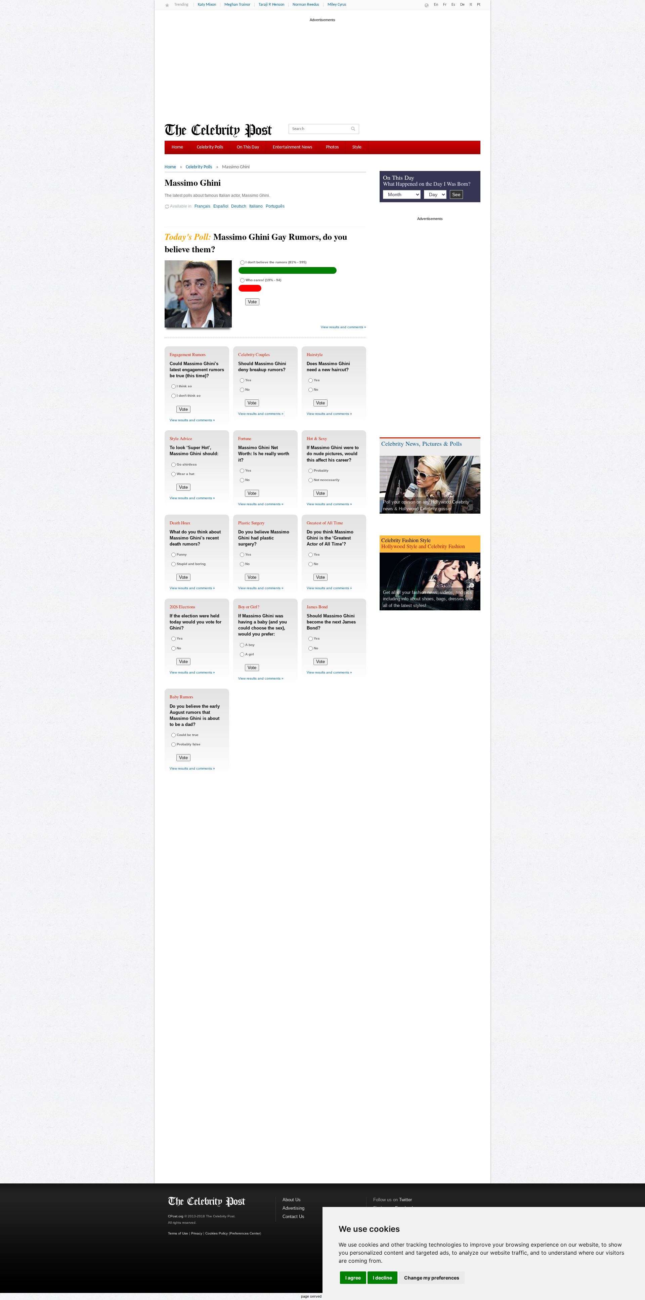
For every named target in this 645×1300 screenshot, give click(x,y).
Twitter (405, 1199)
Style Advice (181, 438)
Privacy (196, 1233)
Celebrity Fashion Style (406, 540)
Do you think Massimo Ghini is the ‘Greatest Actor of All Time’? (330, 538)
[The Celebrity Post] (218, 130)
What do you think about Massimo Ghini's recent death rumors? (195, 538)
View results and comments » (343, 327)
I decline (382, 1278)
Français (202, 206)
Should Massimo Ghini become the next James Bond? (331, 622)
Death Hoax (180, 523)
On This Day (248, 147)
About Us (292, 1199)
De (462, 5)
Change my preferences (431, 1278)
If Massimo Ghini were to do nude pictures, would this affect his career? (333, 453)
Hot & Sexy (317, 438)
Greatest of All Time (325, 523)
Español (220, 206)
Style (356, 147)
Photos (332, 147)
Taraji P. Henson (271, 5)
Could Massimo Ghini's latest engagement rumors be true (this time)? (197, 369)
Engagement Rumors (188, 354)
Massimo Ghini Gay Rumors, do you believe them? (256, 242)
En (436, 5)
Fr (444, 5)
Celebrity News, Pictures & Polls (421, 443)
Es (453, 5)
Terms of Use (178, 1233)
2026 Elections (182, 607)
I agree (353, 1278)
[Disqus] (265, 881)
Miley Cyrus (337, 5)
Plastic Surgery (251, 523)
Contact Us (293, 1216)
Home (177, 147)
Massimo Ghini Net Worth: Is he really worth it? (263, 453)
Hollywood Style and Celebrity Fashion (423, 546)
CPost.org (175, 1216)
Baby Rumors (181, 697)
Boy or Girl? (248, 607)
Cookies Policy (216, 1233)
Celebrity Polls (210, 147)
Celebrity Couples (254, 354)
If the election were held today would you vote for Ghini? (195, 622)
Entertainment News (292, 147)
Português (275, 206)
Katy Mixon (207, 5)
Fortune (244, 438)
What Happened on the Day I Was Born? (426, 183)
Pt (478, 5)
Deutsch (238, 206)
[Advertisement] (322, 70)
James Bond (317, 607)
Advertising (293, 1208)
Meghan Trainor (237, 5)
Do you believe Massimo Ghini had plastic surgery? (263, 538)
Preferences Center (245, 1233)
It (471, 5)
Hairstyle (315, 354)
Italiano (256, 206)
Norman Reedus (306, 5)
